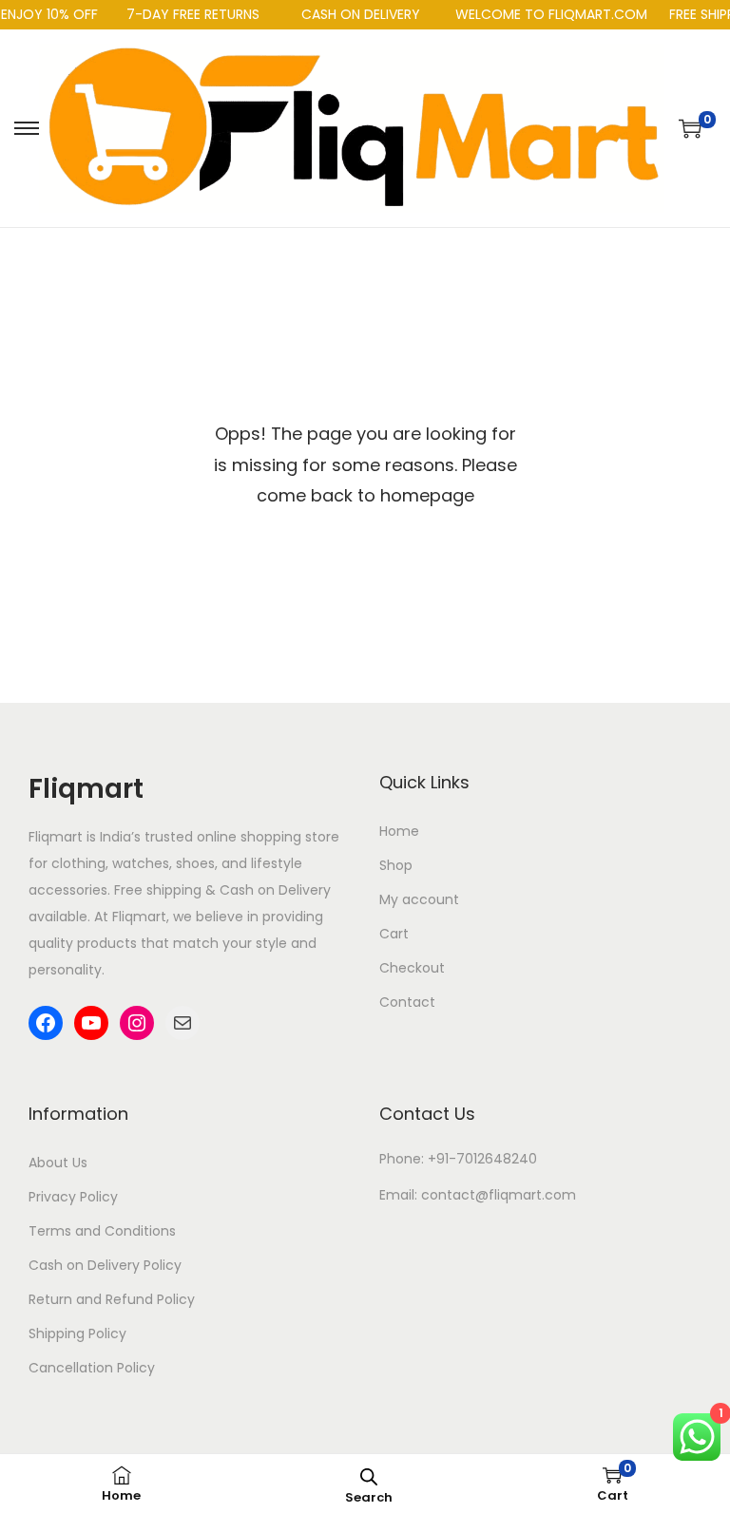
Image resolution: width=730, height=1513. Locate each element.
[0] (690, 128)
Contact (407, 1002)
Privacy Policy (73, 1196)
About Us (58, 1162)
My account (419, 899)
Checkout (412, 967)
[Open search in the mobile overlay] (368, 1475)
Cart (394, 933)
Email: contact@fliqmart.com (477, 1194)
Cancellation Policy (92, 1367)
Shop (396, 865)
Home (399, 831)
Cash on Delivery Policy (105, 1265)
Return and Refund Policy (112, 1299)
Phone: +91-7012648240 (458, 1158)
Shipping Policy (77, 1333)
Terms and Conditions (102, 1230)
